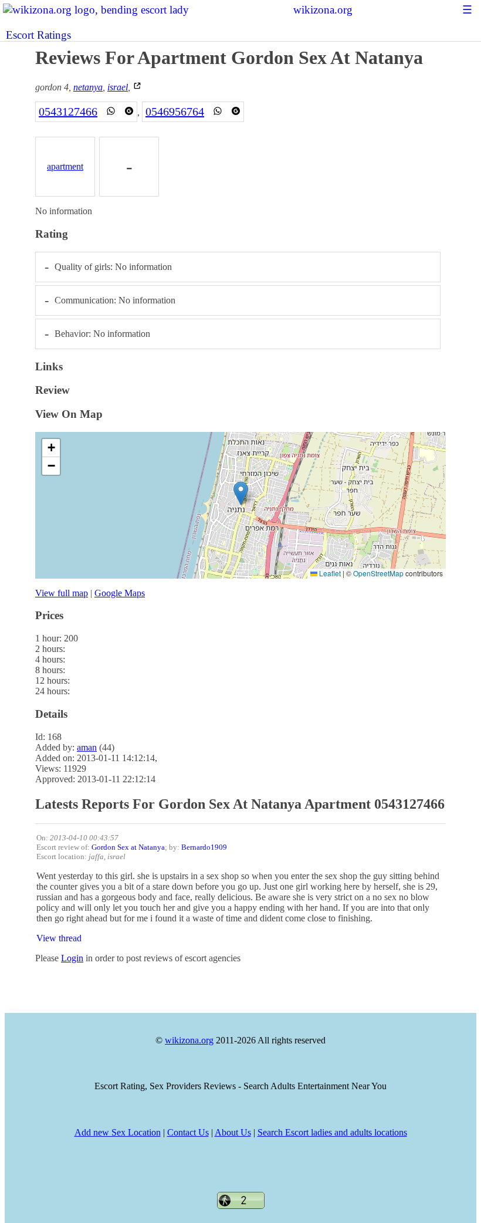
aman (87, 747)
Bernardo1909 (204, 847)
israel (117, 87)
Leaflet (329, 573)
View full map (61, 593)
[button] (240, 493)
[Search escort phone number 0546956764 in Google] (235, 111)
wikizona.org (323, 10)
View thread (59, 938)
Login (72, 958)
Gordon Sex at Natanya (128, 847)
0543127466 (68, 111)
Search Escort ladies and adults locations (332, 1132)
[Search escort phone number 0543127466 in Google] (129, 111)
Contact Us (188, 1132)
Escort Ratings (38, 35)
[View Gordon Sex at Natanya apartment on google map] (137, 87)
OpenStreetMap (378, 573)
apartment (65, 166)
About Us (233, 1132)
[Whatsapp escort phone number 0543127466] (110, 111)
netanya (88, 87)
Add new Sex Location (117, 1132)
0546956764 (174, 111)
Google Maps (119, 593)
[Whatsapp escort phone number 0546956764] (217, 111)
